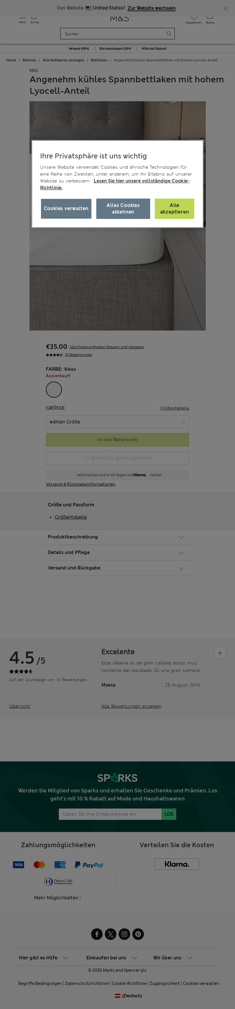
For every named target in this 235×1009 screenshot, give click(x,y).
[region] (117, 184)
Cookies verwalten (66, 208)
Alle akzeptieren (174, 208)
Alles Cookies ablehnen (123, 208)
